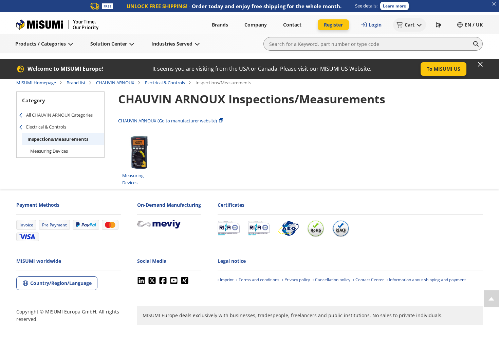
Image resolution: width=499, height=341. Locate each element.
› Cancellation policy (331, 280)
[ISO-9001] (229, 228)
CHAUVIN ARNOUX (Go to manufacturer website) (167, 121)
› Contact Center (368, 280)
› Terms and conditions (257, 280)
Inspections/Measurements (57, 139)
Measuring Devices (49, 151)
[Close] (480, 64)
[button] (394, 6)
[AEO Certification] (288, 228)
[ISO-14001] (259, 228)
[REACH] (340, 228)
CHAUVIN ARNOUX (115, 83)
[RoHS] (315, 228)
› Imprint (226, 280)
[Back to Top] (491, 298)
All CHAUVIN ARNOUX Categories (59, 115)
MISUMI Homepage (36, 83)
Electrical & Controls (165, 83)
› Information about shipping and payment (426, 280)
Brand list (76, 83)
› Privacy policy (296, 280)
